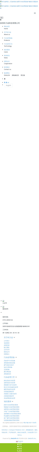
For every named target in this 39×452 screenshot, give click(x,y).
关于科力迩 (7, 32)
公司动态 (5, 290)
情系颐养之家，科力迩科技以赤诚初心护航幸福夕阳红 (18, 280)
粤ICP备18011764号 (30, 423)
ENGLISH (7, 75)
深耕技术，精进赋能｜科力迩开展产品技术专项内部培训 (19, 245)
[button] (21, 79)
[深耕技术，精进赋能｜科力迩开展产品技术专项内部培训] (18, 236)
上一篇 (5, 175)
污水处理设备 (8, 38)
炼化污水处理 (22, 432)
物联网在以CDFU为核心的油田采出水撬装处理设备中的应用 (19, 227)
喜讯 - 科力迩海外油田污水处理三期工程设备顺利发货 (18, 209)
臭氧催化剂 (15, 75)
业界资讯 (5, 294)
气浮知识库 (12, 432)
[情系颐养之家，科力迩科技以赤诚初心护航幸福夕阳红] (18, 272)
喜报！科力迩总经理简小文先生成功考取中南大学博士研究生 (19, 262)
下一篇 (34, 175)
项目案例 (7, 50)
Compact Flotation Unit (16, 430)
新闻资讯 (7, 55)
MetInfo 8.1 (15, 438)
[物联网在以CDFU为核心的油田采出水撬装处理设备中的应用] (18, 218)
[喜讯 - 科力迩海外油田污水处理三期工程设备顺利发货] (18, 201)
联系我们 (7, 67)
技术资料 (5, 297)
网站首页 (7, 26)
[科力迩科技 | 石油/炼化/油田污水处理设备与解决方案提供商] (19, 5)
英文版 (23, 75)
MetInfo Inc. (32, 438)
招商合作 (7, 61)
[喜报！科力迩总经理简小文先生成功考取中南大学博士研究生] (18, 253)
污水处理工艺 (8, 44)
